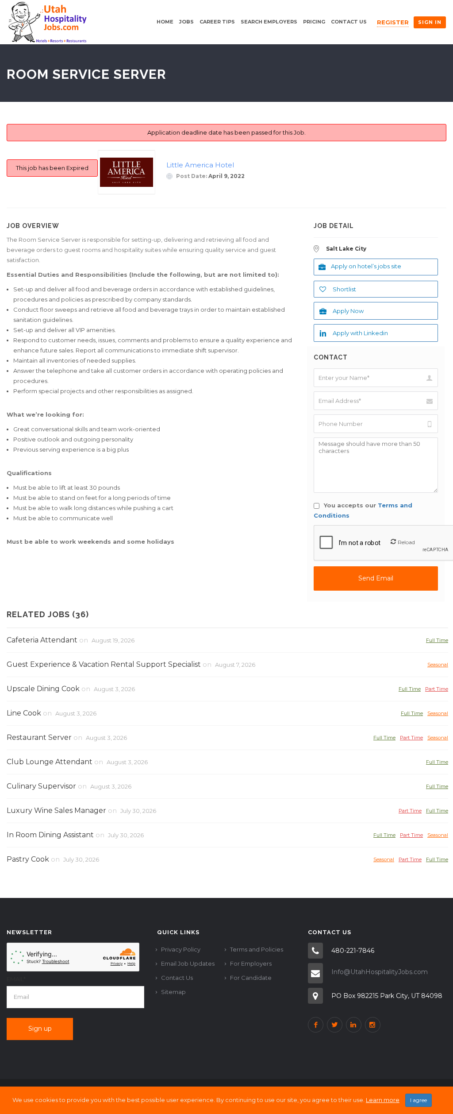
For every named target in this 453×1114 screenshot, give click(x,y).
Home (165, 22)
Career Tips (217, 22)
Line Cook (24, 713)
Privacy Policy (180, 949)
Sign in (429, 22)
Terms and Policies (256, 949)
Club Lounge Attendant (49, 762)
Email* (16, 978)
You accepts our (363, 510)
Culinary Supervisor (41, 786)
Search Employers (269, 22)
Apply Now (348, 310)
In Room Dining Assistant (50, 835)
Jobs (186, 22)
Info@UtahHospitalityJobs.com (379, 972)
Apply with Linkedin (360, 333)
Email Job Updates (188, 963)
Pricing (314, 22)
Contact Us (349, 22)
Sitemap (173, 991)
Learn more (382, 1099)
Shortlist (344, 289)
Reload (406, 542)
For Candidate (251, 977)
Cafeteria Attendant (42, 640)
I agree (418, 1100)
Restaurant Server (39, 737)
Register (393, 22)
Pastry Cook (28, 859)
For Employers (251, 963)
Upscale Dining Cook (43, 689)
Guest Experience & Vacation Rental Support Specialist (104, 664)
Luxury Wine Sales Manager (56, 810)
